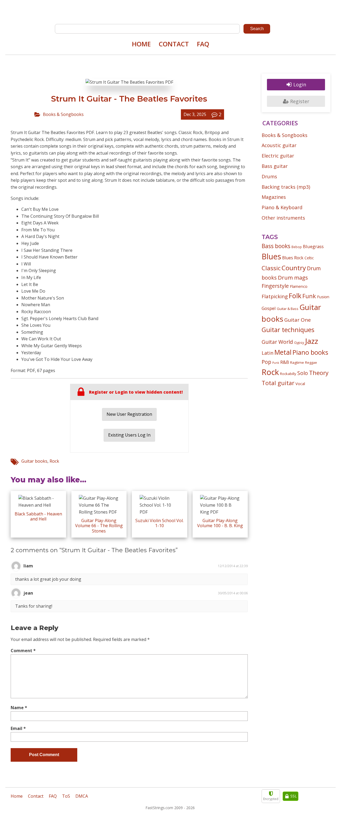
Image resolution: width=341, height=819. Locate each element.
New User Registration (129, 414)
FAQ (203, 43)
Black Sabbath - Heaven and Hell (38, 516)
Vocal (300, 383)
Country (294, 267)
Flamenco (298, 286)
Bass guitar (275, 166)
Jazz (311, 341)
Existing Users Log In (129, 435)
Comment (23, 650)
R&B (284, 362)
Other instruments (283, 218)
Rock (54, 461)
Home (141, 43)
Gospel (269, 308)
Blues (271, 256)
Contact (174, 43)
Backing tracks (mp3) (286, 187)
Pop (266, 361)
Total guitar (278, 383)
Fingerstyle (275, 285)
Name (19, 708)
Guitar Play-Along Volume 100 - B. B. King (220, 523)
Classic (271, 268)
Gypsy (299, 342)
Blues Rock (292, 258)
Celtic (309, 257)
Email (18, 728)
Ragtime (297, 362)
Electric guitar (278, 155)
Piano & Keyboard (282, 207)
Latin (267, 352)
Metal (282, 352)
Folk (295, 295)
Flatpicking (275, 296)
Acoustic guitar (279, 145)
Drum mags (293, 277)
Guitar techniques (288, 329)
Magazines (274, 197)
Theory (318, 373)
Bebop (296, 247)
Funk (309, 296)
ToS (66, 796)
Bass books (276, 246)
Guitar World (277, 341)
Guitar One (297, 319)
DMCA (81, 796)
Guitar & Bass (287, 308)
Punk (275, 363)
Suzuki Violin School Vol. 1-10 (159, 523)
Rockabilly (288, 373)
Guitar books (34, 461)
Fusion (323, 296)
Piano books (310, 352)
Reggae (311, 362)
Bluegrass (313, 246)
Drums (269, 176)
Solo (302, 373)
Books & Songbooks (63, 114)
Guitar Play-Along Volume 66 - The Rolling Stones (99, 526)
